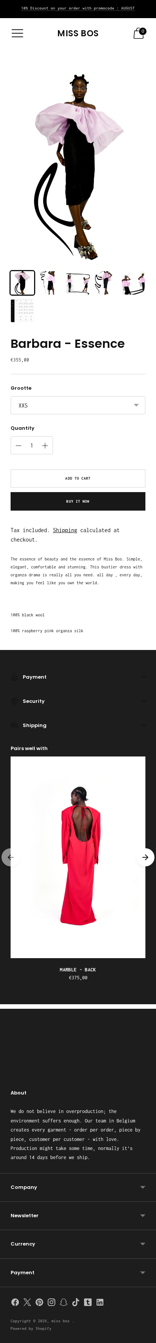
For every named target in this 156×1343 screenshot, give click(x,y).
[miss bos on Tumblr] (87, 1304)
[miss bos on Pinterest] (39, 1304)
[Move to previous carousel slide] (11, 857)
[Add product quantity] (45, 446)
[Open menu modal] (17, 33)
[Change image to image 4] (106, 283)
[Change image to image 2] (50, 283)
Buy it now (77, 501)
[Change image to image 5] (133, 283)
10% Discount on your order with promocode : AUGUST (78, 8)
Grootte (21, 388)
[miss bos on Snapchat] (63, 1304)
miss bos (61, 1321)
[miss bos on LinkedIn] (100, 1304)
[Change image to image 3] (78, 283)
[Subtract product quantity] (18, 446)
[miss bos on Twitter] (27, 1304)
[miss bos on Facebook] (15, 1304)
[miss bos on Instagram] (51, 1304)
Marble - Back (78, 970)
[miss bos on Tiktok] (75, 1304)
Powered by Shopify (31, 1328)
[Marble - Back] (78, 857)
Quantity (22, 428)
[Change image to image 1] (22, 283)
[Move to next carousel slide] (145, 857)
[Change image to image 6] (22, 311)
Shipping (65, 530)
